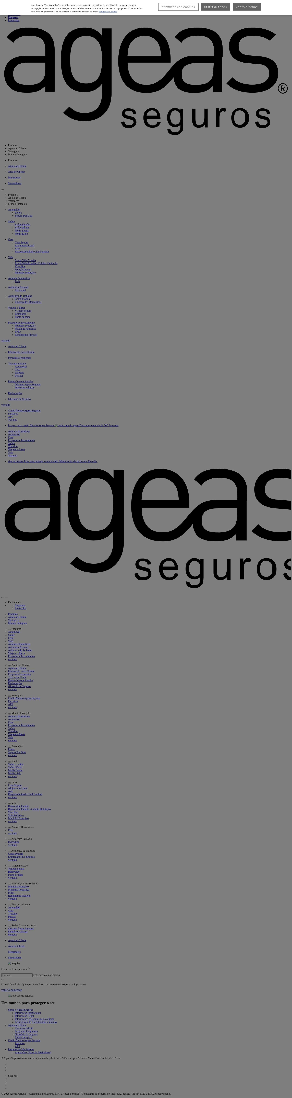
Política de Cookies (108, 11)
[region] (146, 7)
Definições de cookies (178, 7)
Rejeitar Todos (215, 7)
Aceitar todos (247, 7)
